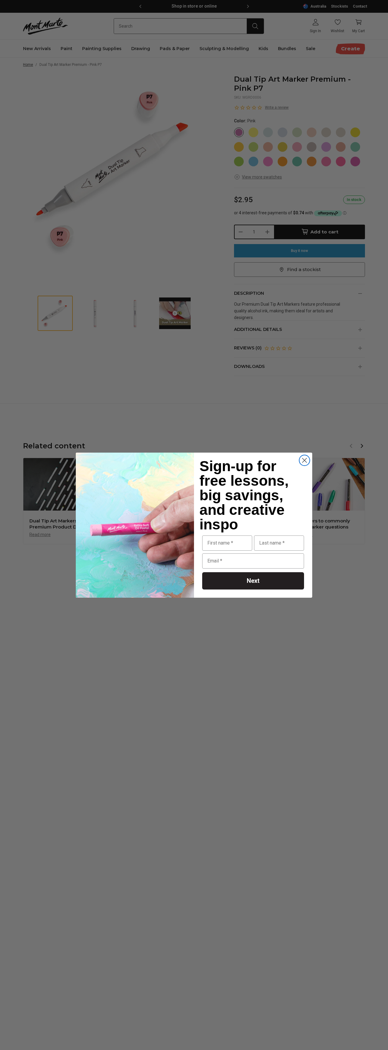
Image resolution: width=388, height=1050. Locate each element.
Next (253, 580)
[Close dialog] (304, 460)
